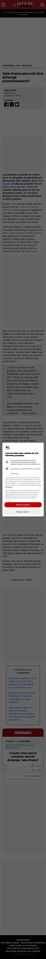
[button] (23, 473)
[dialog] (23, 479)
